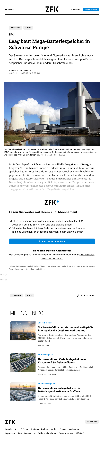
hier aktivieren (87, 254)
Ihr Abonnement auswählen (52, 241)
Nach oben (92, 421)
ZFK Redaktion (25, 70)
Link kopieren (87, 295)
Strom (28, 27)
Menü (11, 9)
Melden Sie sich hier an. (52, 258)
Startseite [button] (52, 9)
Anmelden (76, 9)
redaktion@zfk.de (37, 269)
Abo (91, 9)
